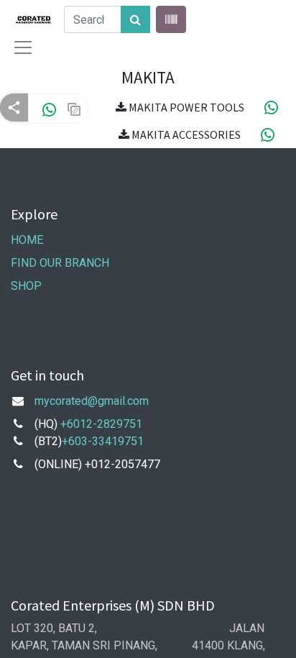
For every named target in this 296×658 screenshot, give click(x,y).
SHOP (26, 286)
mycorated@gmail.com (91, 401)
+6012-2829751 (101, 424)
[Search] (135, 19)
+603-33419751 (103, 441)
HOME (27, 240)
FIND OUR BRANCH (61, 263)
